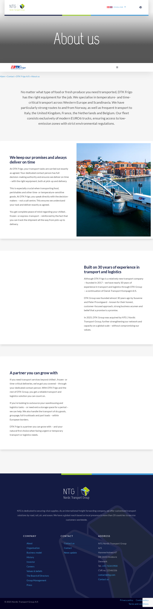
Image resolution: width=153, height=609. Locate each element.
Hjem (2, 76)
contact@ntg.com (106, 574)
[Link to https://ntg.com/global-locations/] (141, 7)
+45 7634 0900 (110, 566)
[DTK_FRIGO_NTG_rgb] (18, 66)
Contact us (103, 579)
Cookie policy (142, 600)
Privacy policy (126, 600)
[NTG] (17, 4)
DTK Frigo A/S (22, 76)
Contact (10, 76)
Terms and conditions (139, 604)
